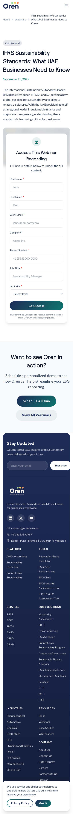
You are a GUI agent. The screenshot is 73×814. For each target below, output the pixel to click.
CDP (41, 687)
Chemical (12, 727)
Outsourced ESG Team (52, 675)
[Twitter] (21, 518)
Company (16, 232)
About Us (44, 749)
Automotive (14, 721)
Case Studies (46, 727)
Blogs (42, 715)
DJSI (41, 699)
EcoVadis (44, 681)
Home (6, 19)
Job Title (16, 268)
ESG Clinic (45, 577)
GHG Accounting (17, 556)
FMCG (10, 751)
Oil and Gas (13, 769)
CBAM (10, 644)
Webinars (20, 19)
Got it (43, 803)
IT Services (13, 757)
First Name (17, 179)
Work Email (17, 214)
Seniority (16, 286)
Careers (43, 767)
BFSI (9, 739)
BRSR (10, 614)
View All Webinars (36, 415)
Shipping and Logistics (20, 745)
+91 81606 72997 (21, 534)
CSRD (10, 638)
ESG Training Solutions (52, 669)
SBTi (41, 624)
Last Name (17, 196)
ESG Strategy (47, 636)
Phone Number (19, 250)
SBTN (10, 626)
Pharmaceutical (16, 715)
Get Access (36, 305)
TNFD (10, 632)
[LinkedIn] (10, 518)
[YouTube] (31, 518)
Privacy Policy (20, 803)
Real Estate (13, 733)
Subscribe (61, 465)
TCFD (10, 620)
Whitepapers (46, 733)
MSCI (42, 693)
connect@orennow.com (25, 528)
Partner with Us (48, 773)
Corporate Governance (52, 653)
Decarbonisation (48, 630)
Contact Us (45, 755)
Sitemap (43, 779)
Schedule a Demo (36, 401)
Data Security (47, 761)
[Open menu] (66, 5)
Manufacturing (15, 763)
